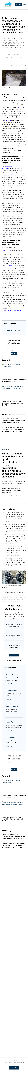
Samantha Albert (7, 490)
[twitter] (14, 65)
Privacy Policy (16, 1063)
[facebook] (8, 65)
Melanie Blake (6, 488)
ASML (19, 107)
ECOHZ (8, 120)
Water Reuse (5, 14)
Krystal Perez (17, 490)
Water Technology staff (14, 54)
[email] (19, 65)
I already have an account (14, 660)
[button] (3, 5)
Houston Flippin (15, 488)
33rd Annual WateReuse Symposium (13, 175)
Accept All (14, 1067)
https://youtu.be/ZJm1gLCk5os (11, 310)
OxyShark (9, 266)
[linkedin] (11, 65)
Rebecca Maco (6, 492)
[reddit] (16, 65)
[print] (25, 65)
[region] (14, 1064)
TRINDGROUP (6, 250)
